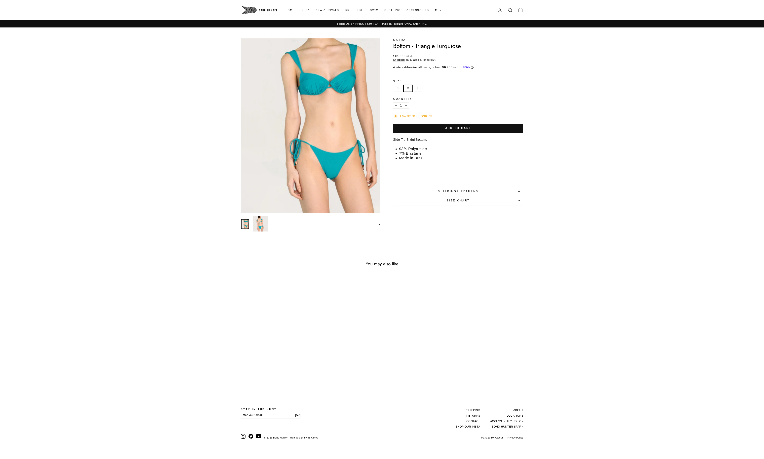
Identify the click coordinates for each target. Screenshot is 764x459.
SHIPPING (473, 410)
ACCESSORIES (417, 10)
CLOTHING (392, 10)
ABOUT (518, 410)
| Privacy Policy (514, 437)
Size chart (458, 200)
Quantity (402, 98)
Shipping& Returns (458, 191)
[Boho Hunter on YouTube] (258, 436)
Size (397, 81)
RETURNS (473, 415)
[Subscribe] (297, 415)
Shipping (399, 59)
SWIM (374, 10)
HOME (290, 10)
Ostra (399, 39)
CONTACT (473, 421)
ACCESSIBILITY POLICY (506, 421)
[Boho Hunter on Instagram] (243, 436)
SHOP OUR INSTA (468, 426)
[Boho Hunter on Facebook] (250, 436)
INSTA (305, 10)
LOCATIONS (515, 415)
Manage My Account (493, 437)
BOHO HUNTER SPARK (507, 426)
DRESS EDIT (354, 10)
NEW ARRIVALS (327, 10)
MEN (438, 10)
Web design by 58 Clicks (304, 437)
